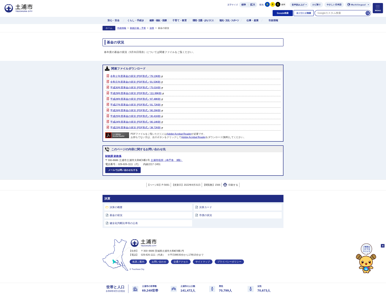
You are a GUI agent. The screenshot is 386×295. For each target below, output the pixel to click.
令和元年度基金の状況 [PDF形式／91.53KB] (135, 81)
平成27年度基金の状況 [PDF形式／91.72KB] (135, 104)
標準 (243, 4)
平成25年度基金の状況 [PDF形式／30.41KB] (135, 116)
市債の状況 (205, 215)
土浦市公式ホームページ (19, 8)
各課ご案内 (138, 261)
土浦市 (144, 243)
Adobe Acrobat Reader (179, 134)
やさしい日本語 (334, 4)
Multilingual (358, 5)
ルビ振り (316, 4)
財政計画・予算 (138, 28)
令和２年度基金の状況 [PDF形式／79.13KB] (135, 76)
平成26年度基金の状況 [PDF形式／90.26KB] (135, 110)
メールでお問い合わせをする (123, 170)
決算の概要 (116, 207)
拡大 (252, 4)
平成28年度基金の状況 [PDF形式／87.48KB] (135, 99)
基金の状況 (116, 215)
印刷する (233, 185)
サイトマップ (202, 261)
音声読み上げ (298, 5)
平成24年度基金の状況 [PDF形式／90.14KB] (135, 121)
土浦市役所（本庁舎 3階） (167, 160)
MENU (378, 8)
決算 (152, 28)
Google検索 (283, 13)
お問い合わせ (159, 261)
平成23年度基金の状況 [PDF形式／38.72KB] (135, 127)
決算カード (205, 207)
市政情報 (121, 28)
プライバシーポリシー (229, 261)
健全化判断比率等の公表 (124, 223)
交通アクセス (181, 261)
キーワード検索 (303, 13)
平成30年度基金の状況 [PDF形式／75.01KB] (135, 87)
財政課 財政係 (113, 156)
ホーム (109, 28)
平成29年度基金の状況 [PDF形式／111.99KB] (135, 93)
